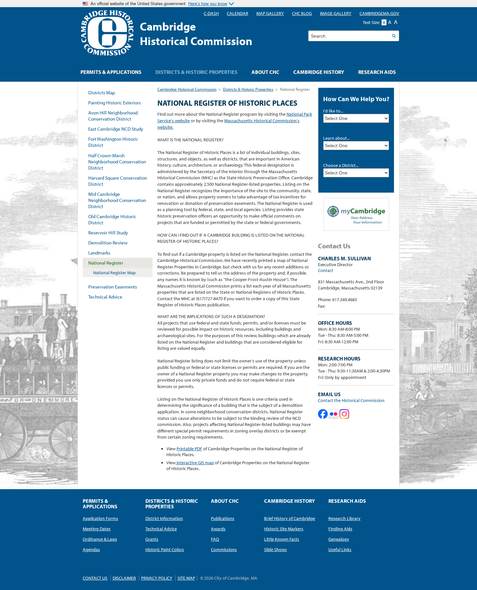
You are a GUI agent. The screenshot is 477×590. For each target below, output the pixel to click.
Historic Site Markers (283, 529)
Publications (222, 518)
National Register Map (114, 273)
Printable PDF (189, 449)
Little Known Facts (281, 539)
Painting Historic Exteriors (114, 103)
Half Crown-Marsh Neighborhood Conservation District (117, 161)
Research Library (344, 518)
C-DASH (211, 13)
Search (393, 35)
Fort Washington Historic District (113, 142)
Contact (325, 270)
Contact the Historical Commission (351, 400)
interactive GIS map (195, 463)
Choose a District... (341, 165)
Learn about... (336, 138)
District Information (164, 518)
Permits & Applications (110, 72)
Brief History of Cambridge (289, 518)
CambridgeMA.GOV (379, 13)
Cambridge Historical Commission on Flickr (333, 414)
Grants (151, 539)
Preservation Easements (112, 287)
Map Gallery (270, 13)
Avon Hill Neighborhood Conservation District (113, 116)
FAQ (215, 539)
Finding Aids (340, 529)
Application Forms (100, 518)
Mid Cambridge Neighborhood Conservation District (117, 200)
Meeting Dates (97, 529)
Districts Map (101, 92)
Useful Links (339, 549)
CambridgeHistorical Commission (196, 33)
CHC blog (302, 13)
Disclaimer (124, 578)
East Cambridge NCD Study (115, 129)
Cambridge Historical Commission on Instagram (344, 414)
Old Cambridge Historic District (112, 219)
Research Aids (377, 72)
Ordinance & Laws (100, 539)
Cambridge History (318, 72)
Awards (218, 529)
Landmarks (99, 253)
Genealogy (338, 539)
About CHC (265, 72)
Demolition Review (108, 243)
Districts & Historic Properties (248, 89)
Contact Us (95, 578)
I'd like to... (333, 111)
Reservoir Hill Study (108, 233)
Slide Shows (275, 549)
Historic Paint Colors (164, 549)
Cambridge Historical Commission (186, 89)
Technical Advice (105, 297)
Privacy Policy (156, 578)
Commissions (224, 549)
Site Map (186, 578)
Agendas (91, 549)
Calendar (237, 13)
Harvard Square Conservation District (117, 181)
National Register (105, 263)
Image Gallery (335, 13)
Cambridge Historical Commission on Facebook (323, 414)
